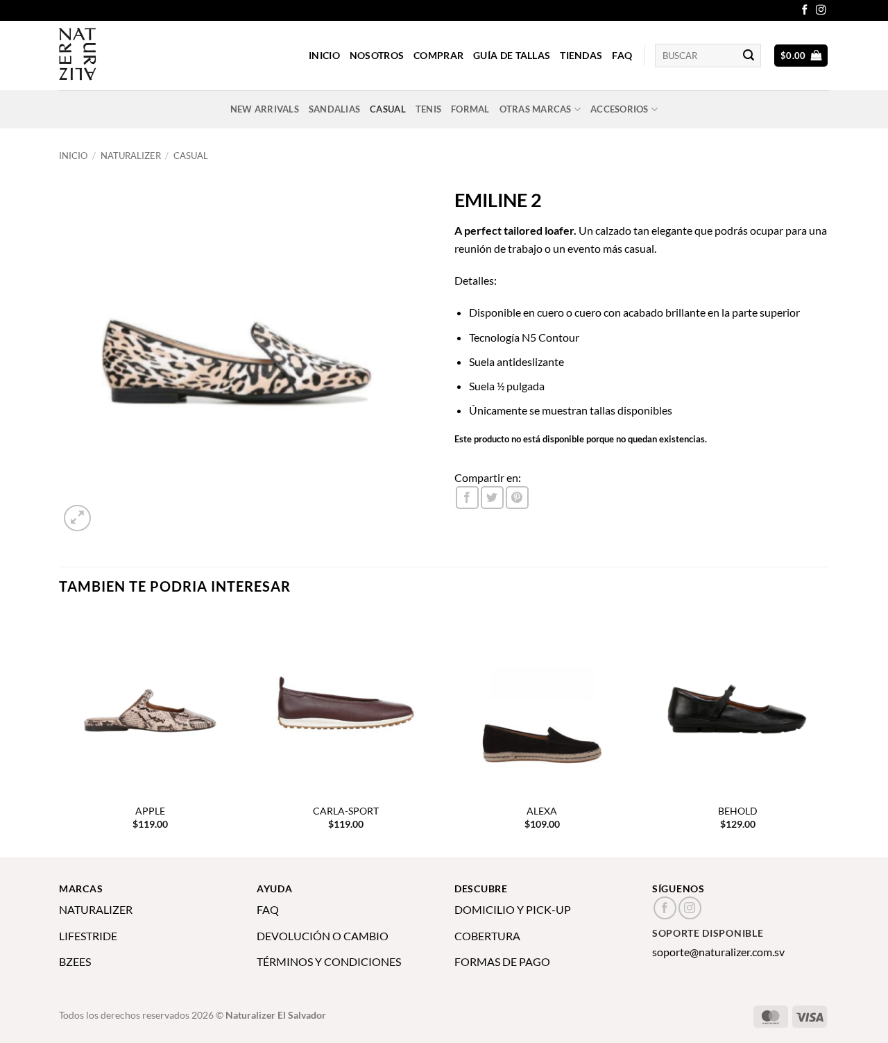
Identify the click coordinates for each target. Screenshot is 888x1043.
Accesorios (619, 109)
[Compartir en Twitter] (492, 497)
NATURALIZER (96, 909)
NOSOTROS (377, 55)
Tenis (428, 109)
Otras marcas (536, 109)
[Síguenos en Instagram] (821, 10)
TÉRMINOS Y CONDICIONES (329, 961)
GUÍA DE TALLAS (511, 55)
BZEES (75, 961)
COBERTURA (487, 935)
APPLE (150, 811)
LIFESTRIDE (88, 935)
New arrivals (264, 109)
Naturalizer (131, 155)
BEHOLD (738, 811)
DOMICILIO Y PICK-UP (512, 909)
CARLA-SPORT (346, 811)
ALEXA (542, 811)
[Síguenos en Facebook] (805, 10)
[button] (801, 55)
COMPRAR (438, 55)
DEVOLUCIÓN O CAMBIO (322, 935)
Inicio (73, 155)
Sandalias (334, 109)
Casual (388, 109)
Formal (470, 109)
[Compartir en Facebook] (467, 497)
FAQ (622, 55)
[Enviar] (748, 55)
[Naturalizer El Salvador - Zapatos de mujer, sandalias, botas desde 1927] (128, 55)
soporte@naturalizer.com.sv (718, 951)
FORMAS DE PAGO (502, 961)
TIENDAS (581, 55)
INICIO (324, 55)
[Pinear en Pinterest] (517, 497)
